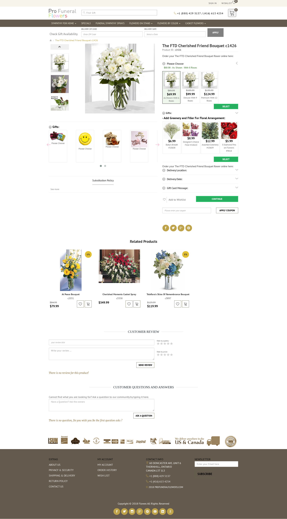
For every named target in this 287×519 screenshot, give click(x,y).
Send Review (145, 365)
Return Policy (58, 481)
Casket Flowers (194, 23)
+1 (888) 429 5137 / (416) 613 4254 (199, 13)
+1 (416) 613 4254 (159, 481)
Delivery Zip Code (89, 29)
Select (226, 106)
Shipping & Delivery (62, 475)
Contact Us (56, 486)
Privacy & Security (61, 470)
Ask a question (144, 415)
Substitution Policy (103, 180)
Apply (215, 32)
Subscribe (204, 474)
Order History (107, 470)
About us (54, 464)
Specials (86, 23)
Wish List (103, 475)
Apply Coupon (227, 210)
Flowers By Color (168, 23)
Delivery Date (150, 29)
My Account (105, 464)
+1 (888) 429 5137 (159, 476)
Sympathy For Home (63, 23)
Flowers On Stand (140, 23)
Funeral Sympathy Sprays (110, 23)
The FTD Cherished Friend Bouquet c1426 (76, 40)
